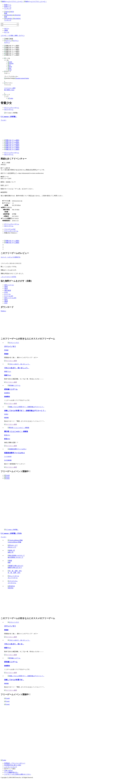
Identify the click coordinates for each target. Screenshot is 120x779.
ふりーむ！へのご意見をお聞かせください (17, 774)
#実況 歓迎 (7, 290)
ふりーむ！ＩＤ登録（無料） (10, 35)
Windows (3, 311)
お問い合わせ (8, 770)
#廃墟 (6, 301)
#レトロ (6, 32)
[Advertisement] (14, 324)
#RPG (6, 299)
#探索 (6, 30)
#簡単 (6, 287)
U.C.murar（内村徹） (9, 116)
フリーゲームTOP (9, 229)
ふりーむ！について (10, 767)
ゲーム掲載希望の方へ (11, 772)
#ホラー (6, 28)
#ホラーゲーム (8, 109)
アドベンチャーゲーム (11, 231)
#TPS (5, 303)
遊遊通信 (7, 393)
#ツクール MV (8, 296)
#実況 (6, 288)
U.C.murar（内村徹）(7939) (11, 533)
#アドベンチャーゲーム (11, 107)
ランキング (7, 8)
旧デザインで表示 (9, 768)
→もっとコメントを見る (8, 276)
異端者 (6, 350)
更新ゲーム (7, 6)
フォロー (3, 120)
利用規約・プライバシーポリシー (14, 763)
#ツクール (7, 294)
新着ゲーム (7, 5)
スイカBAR (7, 456)
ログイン (22, 35)
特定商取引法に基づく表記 (12, 765)
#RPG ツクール (9, 285)
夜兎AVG (7, 435)
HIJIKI (6, 414)
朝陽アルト (7, 371)
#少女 (6, 292)
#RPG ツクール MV (10, 298)
